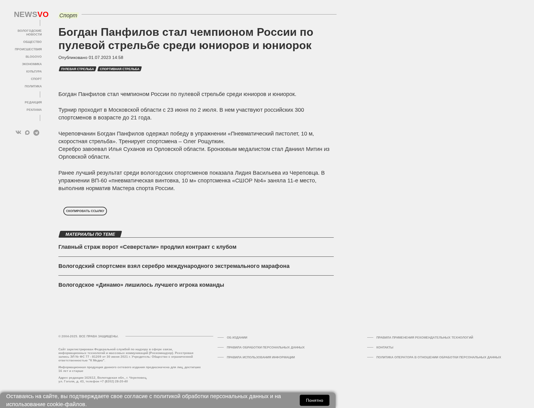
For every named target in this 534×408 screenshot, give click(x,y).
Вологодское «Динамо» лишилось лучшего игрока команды (141, 285)
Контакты (384, 347)
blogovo (34, 56)
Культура (34, 71)
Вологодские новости (30, 32)
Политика (33, 86)
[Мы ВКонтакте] (18, 132)
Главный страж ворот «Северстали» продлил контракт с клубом (147, 247)
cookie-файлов (66, 404)
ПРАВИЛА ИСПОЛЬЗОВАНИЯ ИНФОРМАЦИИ (261, 357)
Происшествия (28, 49)
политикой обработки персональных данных (211, 396)
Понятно (314, 400)
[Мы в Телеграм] (36, 132)
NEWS (28, 14)
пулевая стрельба (77, 69)
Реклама (34, 109)
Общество (32, 42)
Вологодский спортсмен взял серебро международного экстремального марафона (174, 266)
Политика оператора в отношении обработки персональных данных (438, 357)
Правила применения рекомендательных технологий (424, 337)
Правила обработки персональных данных (266, 347)
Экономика (32, 64)
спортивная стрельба (119, 69)
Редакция (33, 102)
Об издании (237, 337)
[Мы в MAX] (27, 132)
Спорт (36, 79)
